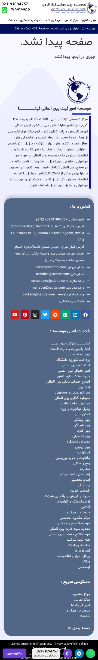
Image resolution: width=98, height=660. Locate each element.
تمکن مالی (82, 414)
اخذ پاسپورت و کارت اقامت (70, 349)
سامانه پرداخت (79, 545)
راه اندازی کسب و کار (74, 474)
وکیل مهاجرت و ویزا (75, 409)
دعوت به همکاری (31, 20)
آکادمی (85, 507)
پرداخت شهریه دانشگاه (73, 360)
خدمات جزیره (80, 490)
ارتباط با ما (82, 550)
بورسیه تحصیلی (79, 354)
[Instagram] (35, 314)
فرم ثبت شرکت (78, 539)
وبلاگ (86, 561)
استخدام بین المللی (76, 365)
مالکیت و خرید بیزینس (73, 458)
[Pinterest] (25, 314)
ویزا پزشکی (82, 419)
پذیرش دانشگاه (78, 441)
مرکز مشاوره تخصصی (75, 518)
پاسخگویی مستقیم (46, 656)
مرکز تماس (71, 20)
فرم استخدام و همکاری (73, 523)
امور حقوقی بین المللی (74, 370)
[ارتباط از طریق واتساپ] (90, 653)
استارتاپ (83, 452)
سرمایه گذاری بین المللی (72, 398)
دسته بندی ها (79, 628)
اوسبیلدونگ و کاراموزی (73, 501)
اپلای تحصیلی (80, 479)
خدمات (12, 20)
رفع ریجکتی (81, 463)
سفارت (85, 469)
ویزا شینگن (82, 425)
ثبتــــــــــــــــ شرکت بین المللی (70, 343)
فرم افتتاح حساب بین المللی (69, 534)
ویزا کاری (83, 430)
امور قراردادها (53, 20)
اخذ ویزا (84, 387)
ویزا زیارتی (82, 447)
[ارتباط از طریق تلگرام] (79, 653)
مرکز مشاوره (89, 20)
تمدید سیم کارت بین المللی (70, 528)
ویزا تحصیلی (81, 436)
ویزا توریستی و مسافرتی (72, 392)
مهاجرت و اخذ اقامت (75, 403)
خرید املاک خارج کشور (73, 376)
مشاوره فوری (14, 653)
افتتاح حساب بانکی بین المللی (68, 381)
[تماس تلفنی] (67, 653)
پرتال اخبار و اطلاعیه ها (73, 556)
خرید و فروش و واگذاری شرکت (67, 496)
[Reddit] (55, 314)
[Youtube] (15, 314)
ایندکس (84, 567)
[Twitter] (45, 314)
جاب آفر (84, 485)
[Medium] (65, 314)
